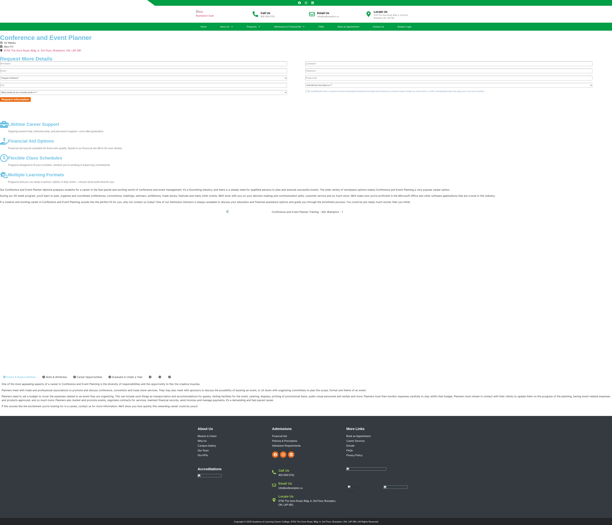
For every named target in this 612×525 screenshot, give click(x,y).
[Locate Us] (368, 14)
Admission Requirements (286, 445)
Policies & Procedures (284, 441)
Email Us (323, 13)
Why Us (202, 441)
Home (203, 26)
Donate (350, 445)
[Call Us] (255, 14)
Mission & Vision (207, 436)
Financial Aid (279, 436)
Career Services (355, 441)
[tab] (19, 376)
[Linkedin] (312, 3)
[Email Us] (312, 14)
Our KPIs (203, 455)
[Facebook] (299, 3)
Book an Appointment (348, 26)
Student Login (404, 26)
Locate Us (380, 11)
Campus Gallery (207, 445)
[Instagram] (306, 3)
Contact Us (378, 26)
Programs (252, 26)
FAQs (321, 26)
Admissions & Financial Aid (287, 26)
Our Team (203, 450)
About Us (224, 26)
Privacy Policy (354, 455)
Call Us (265, 13)
